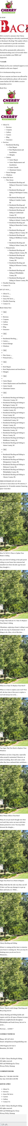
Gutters (8, 157)
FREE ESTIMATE (6, 481)
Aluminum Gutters (15, 170)
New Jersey (9, 180)
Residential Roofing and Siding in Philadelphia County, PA (17, 273)
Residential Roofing (12, 145)
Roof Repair (13, 147)
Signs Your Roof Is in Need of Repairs (12, 880)
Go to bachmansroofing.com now (10, 72)
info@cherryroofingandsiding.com (16, 1041)
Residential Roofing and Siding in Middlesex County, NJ (18, 237)
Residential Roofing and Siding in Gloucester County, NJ (18, 185)
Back (5, 312)
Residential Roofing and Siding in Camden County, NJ (17, 200)
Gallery (8, 132)
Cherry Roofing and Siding (8, 943)
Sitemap (12, 1066)
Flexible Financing (9, 283)
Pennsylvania (10, 248)
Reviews (9, 127)
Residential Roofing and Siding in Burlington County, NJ (18, 192)
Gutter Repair (13, 160)
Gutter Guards (13, 167)
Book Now (3, 88)
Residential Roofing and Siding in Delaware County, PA (18, 265)
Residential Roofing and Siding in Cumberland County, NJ (17, 212)
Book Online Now (5, 308)
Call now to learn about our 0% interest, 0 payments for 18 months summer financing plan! (13, 486)
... (3, 1029)
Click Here (7, 488)
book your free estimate (7, 501)
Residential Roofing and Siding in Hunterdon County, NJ (18, 225)
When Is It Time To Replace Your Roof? (12, 685)
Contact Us (6, 285)
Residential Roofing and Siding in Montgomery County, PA (17, 257)
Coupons (9, 130)
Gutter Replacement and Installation (14, 383)
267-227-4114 (4, 289)
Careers (8, 135)
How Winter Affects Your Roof (10, 815)
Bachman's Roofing (8, 41)
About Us (6, 125)
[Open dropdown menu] (9, 296)
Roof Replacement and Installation (14, 369)
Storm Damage (11, 172)
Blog (7, 137)
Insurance (9, 140)
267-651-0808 (13, 81)
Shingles (12, 155)
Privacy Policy (4, 1066)
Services (5, 142)
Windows (9, 175)
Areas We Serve (8, 177)
